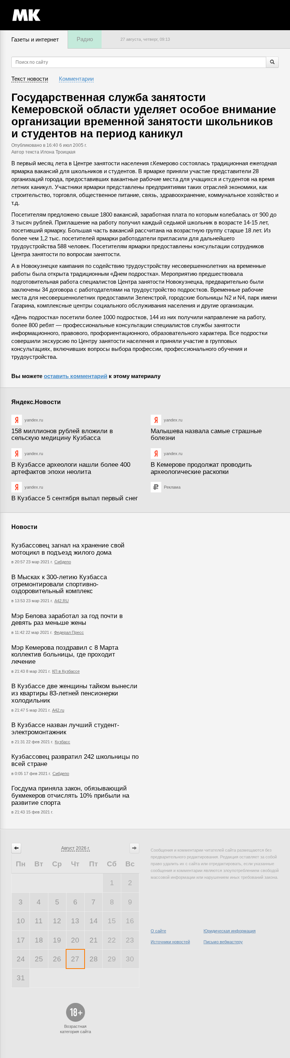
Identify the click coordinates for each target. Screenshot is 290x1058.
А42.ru (58, 710)
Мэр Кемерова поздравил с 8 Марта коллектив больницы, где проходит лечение (64, 654)
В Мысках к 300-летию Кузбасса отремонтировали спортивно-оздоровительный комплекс (59, 584)
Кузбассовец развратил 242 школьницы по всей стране (75, 760)
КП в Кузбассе (66, 671)
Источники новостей (170, 942)
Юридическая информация (230, 931)
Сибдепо (62, 562)
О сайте (158, 931)
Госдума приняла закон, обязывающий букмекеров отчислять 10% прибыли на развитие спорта (70, 795)
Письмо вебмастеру (223, 942)
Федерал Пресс (69, 632)
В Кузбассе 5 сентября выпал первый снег (74, 498)
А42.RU (61, 600)
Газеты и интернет (35, 39)
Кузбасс (62, 742)
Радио (85, 39)
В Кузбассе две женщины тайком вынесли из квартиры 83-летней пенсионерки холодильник (74, 693)
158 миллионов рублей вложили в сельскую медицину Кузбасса (62, 435)
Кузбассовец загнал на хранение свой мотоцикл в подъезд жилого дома (68, 549)
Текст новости (29, 78)
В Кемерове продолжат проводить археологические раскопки (201, 468)
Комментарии (76, 78)
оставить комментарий (75, 376)
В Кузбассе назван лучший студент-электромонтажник (65, 728)
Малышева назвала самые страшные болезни (206, 435)
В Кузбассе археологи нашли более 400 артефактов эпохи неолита (70, 468)
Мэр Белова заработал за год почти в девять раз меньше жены (67, 619)
